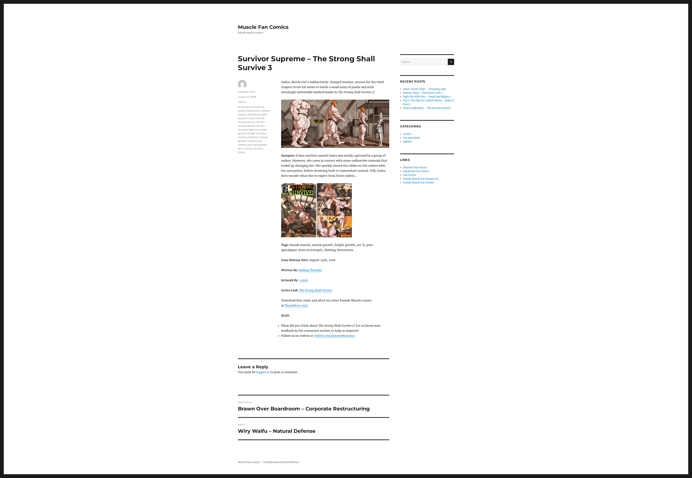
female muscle (246, 118)
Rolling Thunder (310, 270)
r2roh (304, 280)
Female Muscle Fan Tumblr (418, 182)
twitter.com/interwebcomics (334, 335)
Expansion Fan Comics (416, 171)
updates (407, 141)
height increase (256, 133)
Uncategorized (411, 137)
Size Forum (409, 175)
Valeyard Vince (246, 91)
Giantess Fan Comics (415, 167)
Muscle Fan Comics (263, 27)
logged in (263, 372)
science (248, 148)
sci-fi (240, 148)
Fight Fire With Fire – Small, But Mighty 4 (427, 96)
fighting (253, 129)
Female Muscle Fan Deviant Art (420, 178)
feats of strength (257, 114)
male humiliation (248, 137)
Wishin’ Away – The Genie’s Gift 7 (423, 92)
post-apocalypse (257, 144)
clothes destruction (249, 110)
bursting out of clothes (251, 106)
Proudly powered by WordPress (281, 462)
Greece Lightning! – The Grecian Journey (427, 108)
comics (242, 101)
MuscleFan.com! (296, 305)
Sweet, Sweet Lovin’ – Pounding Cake (424, 89)
